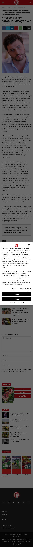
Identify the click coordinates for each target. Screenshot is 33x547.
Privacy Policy (21, 302)
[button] (29, 245)
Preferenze (16, 299)
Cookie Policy (11, 302)
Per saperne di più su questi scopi (25, 290)
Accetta (16, 294)
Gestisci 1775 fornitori (13, 290)
